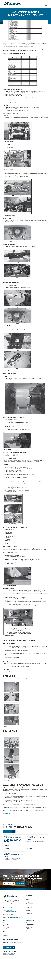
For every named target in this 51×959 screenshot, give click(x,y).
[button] (46, 5)
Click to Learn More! (7, 813)
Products (29, 895)
